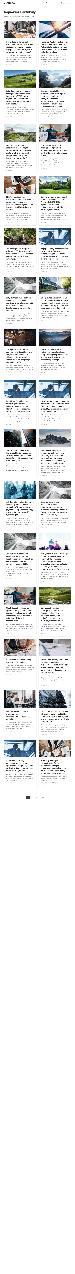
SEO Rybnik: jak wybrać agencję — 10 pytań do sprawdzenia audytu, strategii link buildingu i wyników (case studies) (54, 150)
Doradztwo (10, 3)
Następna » (44, 797)
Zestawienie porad (52, 3)
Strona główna (66, 3)
